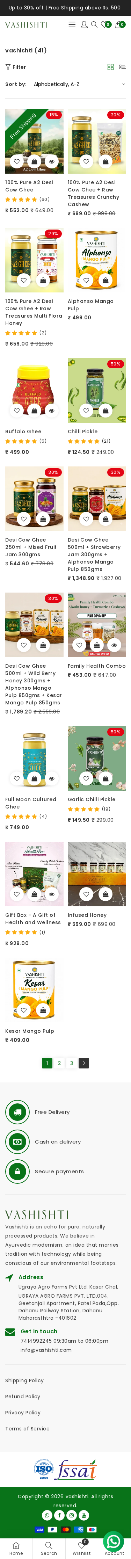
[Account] (84, 25)
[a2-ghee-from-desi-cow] (17, 161)
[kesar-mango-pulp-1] (24, 1010)
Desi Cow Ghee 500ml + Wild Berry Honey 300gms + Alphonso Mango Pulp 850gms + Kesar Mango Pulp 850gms (33, 684)
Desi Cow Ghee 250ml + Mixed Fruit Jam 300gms (31, 547)
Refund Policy (23, 1396)
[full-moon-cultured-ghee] (17, 778)
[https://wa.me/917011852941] (47, 1515)
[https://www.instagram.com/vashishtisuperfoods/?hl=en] (71, 1515)
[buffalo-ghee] (17, 411)
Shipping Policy (24, 1380)
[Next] (84, 1063)
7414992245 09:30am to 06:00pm (65, 1340)
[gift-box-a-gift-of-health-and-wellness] (17, 894)
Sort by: (16, 84)
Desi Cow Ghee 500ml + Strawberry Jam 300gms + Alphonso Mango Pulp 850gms (94, 554)
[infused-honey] (86, 894)
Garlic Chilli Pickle (92, 799)
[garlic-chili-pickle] (86, 778)
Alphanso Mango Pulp (91, 305)
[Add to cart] (105, 161)
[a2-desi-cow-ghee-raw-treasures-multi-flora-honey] (24, 280)
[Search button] (94, 24)
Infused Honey (87, 915)
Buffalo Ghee (23, 431)
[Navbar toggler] (71, 25)
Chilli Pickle (83, 431)
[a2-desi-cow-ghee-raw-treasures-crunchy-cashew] (86, 161)
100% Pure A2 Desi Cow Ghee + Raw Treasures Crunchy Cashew (93, 193)
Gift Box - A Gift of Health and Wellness (33, 919)
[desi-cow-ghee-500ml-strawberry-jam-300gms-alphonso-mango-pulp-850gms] (86, 519)
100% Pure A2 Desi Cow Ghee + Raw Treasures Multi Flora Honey (34, 312)
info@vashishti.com (46, 1350)
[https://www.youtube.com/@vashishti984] (84, 1515)
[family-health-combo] (79, 645)
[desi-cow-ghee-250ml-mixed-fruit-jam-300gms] (24, 519)
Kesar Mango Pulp (29, 1031)
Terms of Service (27, 1428)
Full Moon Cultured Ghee (30, 803)
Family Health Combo (97, 665)
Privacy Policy (23, 1412)
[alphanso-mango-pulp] (86, 280)
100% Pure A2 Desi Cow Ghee (29, 186)
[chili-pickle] (86, 411)
